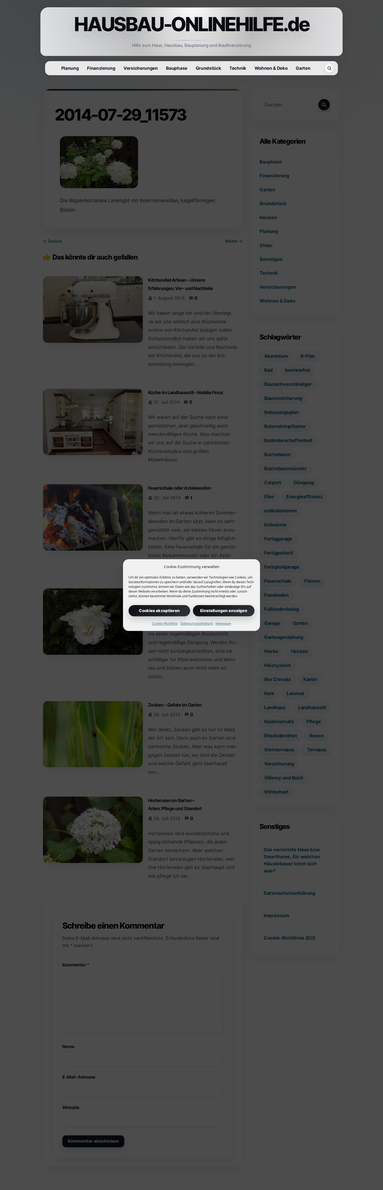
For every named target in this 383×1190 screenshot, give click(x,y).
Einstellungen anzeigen (223, 610)
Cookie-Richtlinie (165, 623)
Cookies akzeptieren (159, 610)
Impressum (223, 623)
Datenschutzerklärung (196, 623)
